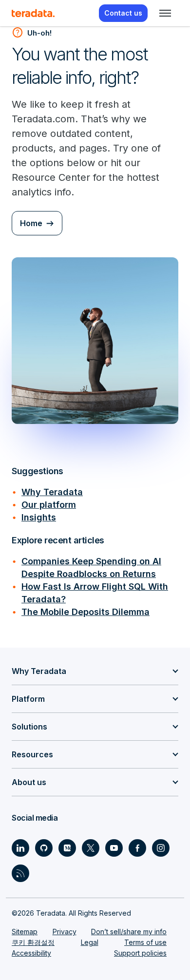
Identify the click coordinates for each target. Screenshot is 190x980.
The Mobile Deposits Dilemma (85, 612)
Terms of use (145, 942)
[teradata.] (33, 13)
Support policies (140, 953)
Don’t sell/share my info (129, 931)
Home (31, 223)
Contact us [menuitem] (123, 13)
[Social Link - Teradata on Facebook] (137, 848)
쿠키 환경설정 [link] (33, 942)
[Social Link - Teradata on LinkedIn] (20, 848)
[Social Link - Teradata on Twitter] (90, 848)
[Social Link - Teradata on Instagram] (161, 848)
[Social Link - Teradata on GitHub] (44, 848)
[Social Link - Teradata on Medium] (67, 848)
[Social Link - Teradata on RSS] (20, 873)
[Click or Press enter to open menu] (165, 13)
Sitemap (25, 931)
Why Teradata (52, 492)
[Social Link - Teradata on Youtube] (114, 848)
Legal (89, 942)
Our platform (48, 505)
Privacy (64, 931)
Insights (38, 517)
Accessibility (31, 953)
